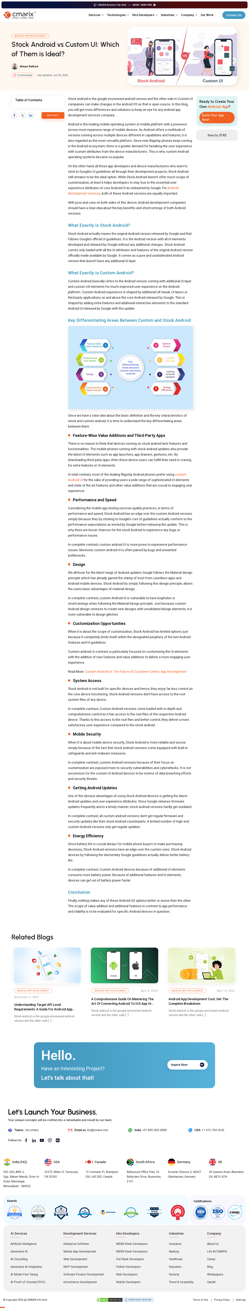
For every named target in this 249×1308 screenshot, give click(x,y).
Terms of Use (200, 1300)
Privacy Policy (222, 1300)
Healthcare (176, 1259)
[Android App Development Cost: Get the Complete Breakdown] (202, 965)
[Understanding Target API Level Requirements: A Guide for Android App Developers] (47, 965)
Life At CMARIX (217, 1251)
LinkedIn (30, 115)
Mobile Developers (128, 1282)
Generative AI (19, 1251)
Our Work (207, 15)
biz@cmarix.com (97, 1130)
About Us (213, 1244)
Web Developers (127, 1274)
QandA (211, 1282)
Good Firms (15, 1212)
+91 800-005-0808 (154, 1130)
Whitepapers (215, 1274)
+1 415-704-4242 (213, 1130)
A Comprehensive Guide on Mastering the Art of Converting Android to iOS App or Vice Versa (122, 1003)
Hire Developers (143, 15)
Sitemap (241, 1300)
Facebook (14, 115)
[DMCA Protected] (109, 1300)
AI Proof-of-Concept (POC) (28, 1282)
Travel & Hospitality (181, 1282)
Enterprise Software (76, 1244)
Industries (168, 15)
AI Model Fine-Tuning (24, 1274)
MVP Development (75, 1267)
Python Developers (128, 1267)
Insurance (175, 1244)
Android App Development (30, 36)
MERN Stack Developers (132, 1251)
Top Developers (61, 1212)
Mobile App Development (79, 1251)
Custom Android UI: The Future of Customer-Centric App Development (135, 671)
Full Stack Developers (130, 1259)
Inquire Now (179, 1064)
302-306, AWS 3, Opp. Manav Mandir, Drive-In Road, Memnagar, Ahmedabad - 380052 (21, 1179)
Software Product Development (83, 1274)
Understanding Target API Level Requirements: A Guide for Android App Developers (43, 1009)
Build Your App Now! (213, 117)
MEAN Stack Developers (132, 1244)
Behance (57, 1140)
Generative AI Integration (26, 1267)
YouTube (42, 1140)
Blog (210, 1267)
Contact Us (234, 15)
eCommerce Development (80, 1282)
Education (175, 1267)
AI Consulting (19, 1259)
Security (174, 1274)
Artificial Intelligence (24, 1244)
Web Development (75, 1259)
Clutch (38, 1212)
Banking (174, 1251)
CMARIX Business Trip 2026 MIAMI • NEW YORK (125, 5)
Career (211, 1259)
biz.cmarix (32, 1130)
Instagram (49, 1140)
